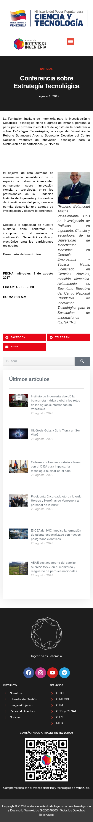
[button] (70, 41)
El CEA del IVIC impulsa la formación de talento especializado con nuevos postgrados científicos (56, 535)
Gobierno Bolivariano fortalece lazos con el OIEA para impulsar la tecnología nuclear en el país (55, 466)
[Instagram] (40, 672)
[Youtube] (52, 672)
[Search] (82, 361)
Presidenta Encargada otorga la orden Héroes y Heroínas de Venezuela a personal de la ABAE (57, 501)
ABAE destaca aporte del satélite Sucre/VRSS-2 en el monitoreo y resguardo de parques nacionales (54, 567)
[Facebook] (28, 672)
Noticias (46, 68)
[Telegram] (64, 672)
